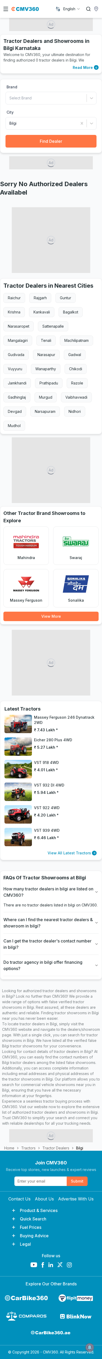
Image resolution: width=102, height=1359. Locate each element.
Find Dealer (51, 141)
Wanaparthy (45, 369)
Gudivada (16, 354)
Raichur (14, 298)
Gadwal (74, 354)
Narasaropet (18, 326)
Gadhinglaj (17, 397)
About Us (44, 1198)
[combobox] (72, 9)
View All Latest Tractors (69, 853)
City (10, 112)
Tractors (28, 1148)
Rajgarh (40, 298)
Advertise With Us (76, 1198)
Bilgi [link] (79, 1148)
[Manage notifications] (90, 1347)
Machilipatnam (76, 340)
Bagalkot (70, 312)
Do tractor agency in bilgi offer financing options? (42, 965)
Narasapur (46, 354)
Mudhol (14, 425)
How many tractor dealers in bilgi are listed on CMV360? (48, 892)
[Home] (25, 9)
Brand (12, 87)
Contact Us (19, 1198)
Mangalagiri (18, 340)
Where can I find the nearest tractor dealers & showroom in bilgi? (48, 923)
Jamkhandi (17, 383)
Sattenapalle (53, 326)
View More (51, 616)
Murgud (45, 397)
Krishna (14, 312)
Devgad (15, 411)
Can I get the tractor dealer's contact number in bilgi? (47, 944)
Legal (25, 1244)
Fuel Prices (30, 1227)
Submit (77, 1181)
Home (9, 1148)
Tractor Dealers (55, 1148)
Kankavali (41, 312)
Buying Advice (34, 1235)
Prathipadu (48, 383)
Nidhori (75, 411)
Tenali (46, 340)
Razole (77, 383)
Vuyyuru (15, 369)
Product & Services (39, 1210)
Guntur (65, 298)
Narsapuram (45, 411)
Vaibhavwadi (76, 397)
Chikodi (75, 369)
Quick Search (33, 1218)
